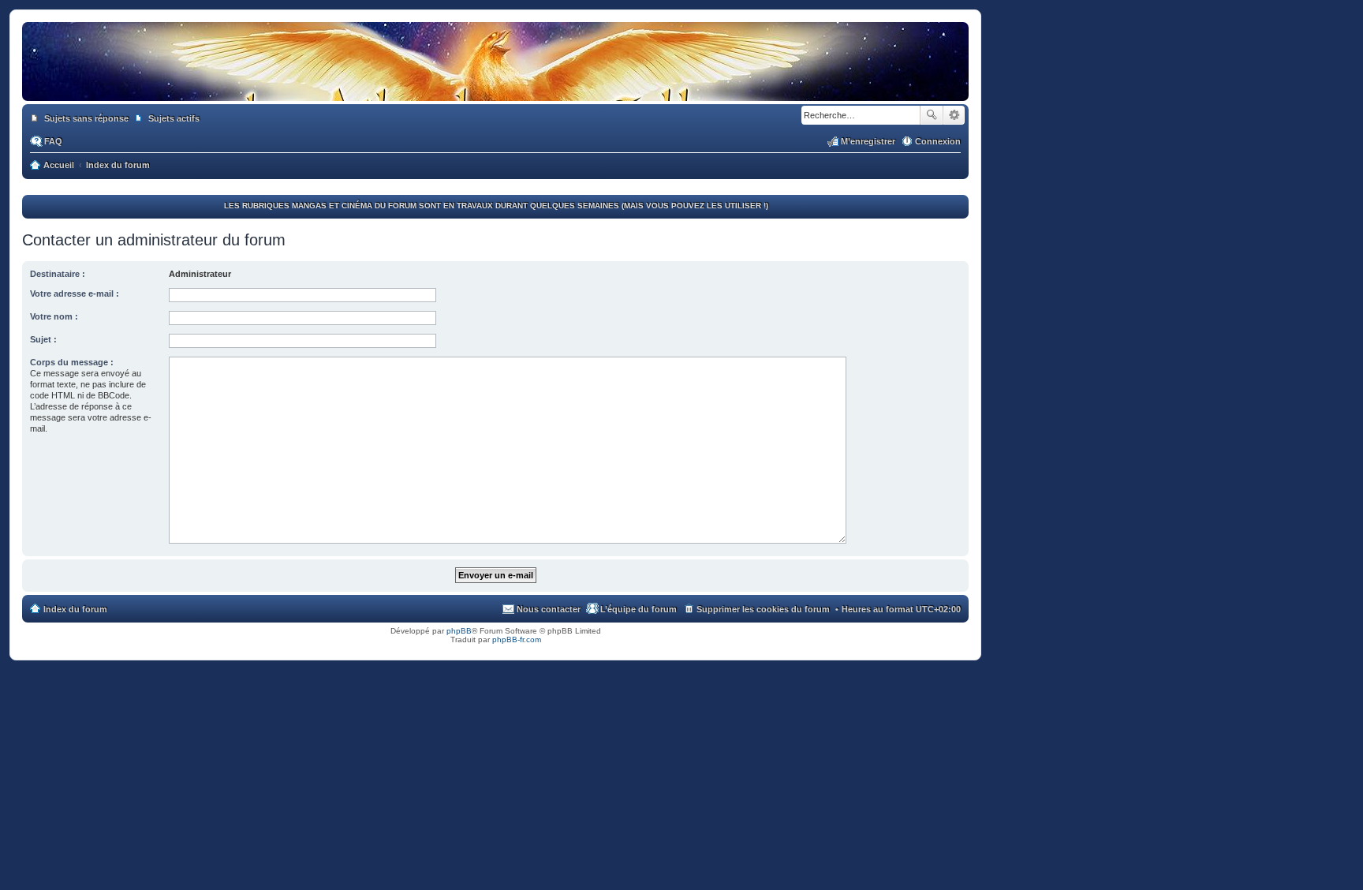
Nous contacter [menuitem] (549, 609)
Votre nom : (54, 316)
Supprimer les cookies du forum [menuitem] (763, 609)
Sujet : (43, 339)
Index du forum (75, 609)
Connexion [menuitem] (938, 141)
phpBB (459, 630)
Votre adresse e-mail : (74, 293)
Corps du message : (72, 362)
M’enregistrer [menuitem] (868, 141)
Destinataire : (57, 274)
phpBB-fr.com (516, 639)
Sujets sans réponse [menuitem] (86, 118)
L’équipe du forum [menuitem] (638, 609)
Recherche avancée (954, 115)
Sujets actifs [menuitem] (174, 118)
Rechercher (931, 115)
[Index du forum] (495, 85)
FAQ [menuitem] (53, 141)
